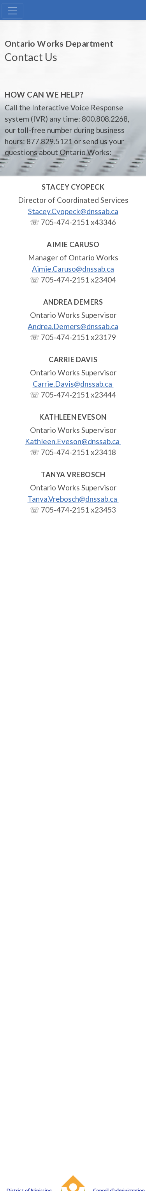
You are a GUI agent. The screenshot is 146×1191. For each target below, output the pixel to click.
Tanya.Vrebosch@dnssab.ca (73, 498)
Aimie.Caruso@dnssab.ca (73, 268)
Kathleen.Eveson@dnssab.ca (73, 441)
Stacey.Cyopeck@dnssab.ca (73, 211)
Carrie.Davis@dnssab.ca (73, 383)
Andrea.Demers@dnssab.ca (73, 326)
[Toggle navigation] (12, 11)
